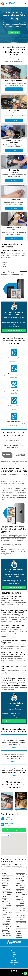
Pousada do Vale (6, 935)
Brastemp (17, 443)
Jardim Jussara (20, 880)
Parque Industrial (6, 884)
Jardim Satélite (6, 889)
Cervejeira (3, 684)
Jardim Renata (20, 887)
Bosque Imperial (20, 899)
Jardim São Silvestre (21, 928)
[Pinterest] (16, 971)
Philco (18, 447)
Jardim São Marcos (21, 921)
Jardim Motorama (6, 919)
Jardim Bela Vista (20, 882)
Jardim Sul (18, 906)
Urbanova (4, 908)
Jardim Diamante (6, 926)
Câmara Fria (15, 684)
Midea (8, 447)
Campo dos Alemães (7, 875)
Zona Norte (19, 935)
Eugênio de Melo (6, 896)
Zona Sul (18, 933)
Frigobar (9, 684)
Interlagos (4, 910)
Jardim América (20, 901)
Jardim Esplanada (6, 905)
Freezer (23, 682)
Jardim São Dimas (7, 912)
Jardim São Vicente (21, 914)
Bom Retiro (5, 901)
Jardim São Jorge (20, 917)
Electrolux (6, 445)
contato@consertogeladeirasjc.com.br (14, 964)
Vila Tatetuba (5, 924)
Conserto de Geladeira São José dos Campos (13, 537)
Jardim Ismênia (6, 921)
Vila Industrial (5, 880)
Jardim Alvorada (6, 917)
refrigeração (22, 497)
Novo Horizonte (6, 876)
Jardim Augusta (20, 876)
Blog (14, 956)
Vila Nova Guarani (20, 885)
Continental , (15, 445)
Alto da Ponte (5, 878)
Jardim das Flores (20, 873)
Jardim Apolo (5, 916)
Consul (22, 443)
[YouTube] (14, 971)
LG (10, 445)
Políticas (14, 952)
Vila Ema (4, 914)
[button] (2, 455)
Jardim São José (20, 908)
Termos (14, 954)
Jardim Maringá (20, 889)
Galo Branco (5, 930)
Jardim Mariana (6, 933)
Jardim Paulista (6, 903)
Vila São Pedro (20, 878)
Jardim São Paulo (20, 915)
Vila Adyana (5, 900)
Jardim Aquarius (6, 891)
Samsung (21, 445)
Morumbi (4, 873)
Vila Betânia (19, 892)
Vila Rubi (18, 890)
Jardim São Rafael (21, 922)
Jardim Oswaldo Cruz (21, 874)
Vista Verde (5, 907)
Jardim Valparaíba (6, 923)
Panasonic (13, 447)
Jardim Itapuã (5, 928)
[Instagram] (11, 971)
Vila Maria (18, 883)
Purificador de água (13, 685)
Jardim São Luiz (20, 919)
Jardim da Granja (6, 894)
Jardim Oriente (20, 903)
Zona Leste (19, 937)
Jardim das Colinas (21, 898)
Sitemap (14, 958)
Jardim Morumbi (20, 905)
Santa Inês (5, 898)
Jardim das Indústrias (7, 892)
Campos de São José (7, 931)
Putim (3, 882)
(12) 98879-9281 (9, 819)
